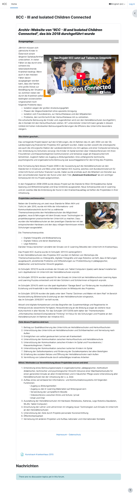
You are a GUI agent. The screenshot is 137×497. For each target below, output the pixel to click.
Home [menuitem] (14, 4)
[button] (117, 4)
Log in (132, 4)
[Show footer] (130, 490)
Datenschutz (75, 434)
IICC (4, 3)
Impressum (61, 434)
